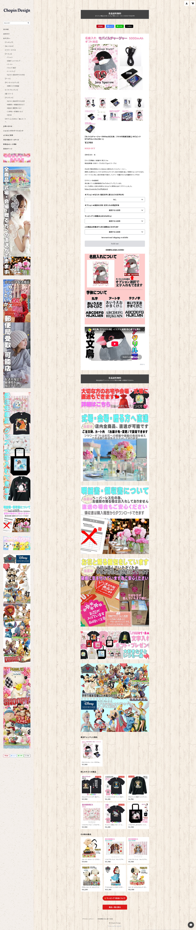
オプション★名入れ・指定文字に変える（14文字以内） (104, 195)
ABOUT (6, 34)
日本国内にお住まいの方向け (115, 250)
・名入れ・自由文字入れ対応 (16, 75)
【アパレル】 (8, 54)
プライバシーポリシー (88, 919)
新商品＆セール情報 (9, 144)
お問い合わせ (7, 126)
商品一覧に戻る (115, 907)
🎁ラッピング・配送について (114, 898)
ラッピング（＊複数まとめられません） (98, 216)
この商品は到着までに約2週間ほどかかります (102, 227)
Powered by (112, 926)
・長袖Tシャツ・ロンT (13, 61)
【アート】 (8, 79)
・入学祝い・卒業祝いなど (15, 111)
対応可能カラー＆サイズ (11, 140)
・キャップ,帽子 (11, 68)
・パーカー (10, 64)
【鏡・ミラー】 (9, 94)
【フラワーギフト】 (10, 50)
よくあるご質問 (8, 135)
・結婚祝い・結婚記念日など (15, 105)
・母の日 (9, 115)
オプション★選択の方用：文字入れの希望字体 (102, 205)
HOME (6, 29)
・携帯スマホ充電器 (13, 86)
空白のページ (7, 149)
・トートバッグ (11, 71)
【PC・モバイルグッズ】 (12, 82)
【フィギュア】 (9, 42)
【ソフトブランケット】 (11, 90)
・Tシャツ (10, 57)
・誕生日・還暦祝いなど (14, 108)
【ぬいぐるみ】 (9, 46)
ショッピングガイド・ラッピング (13, 131)
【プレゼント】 (9, 98)
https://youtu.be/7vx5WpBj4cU (96, 189)
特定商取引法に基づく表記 (105, 919)
